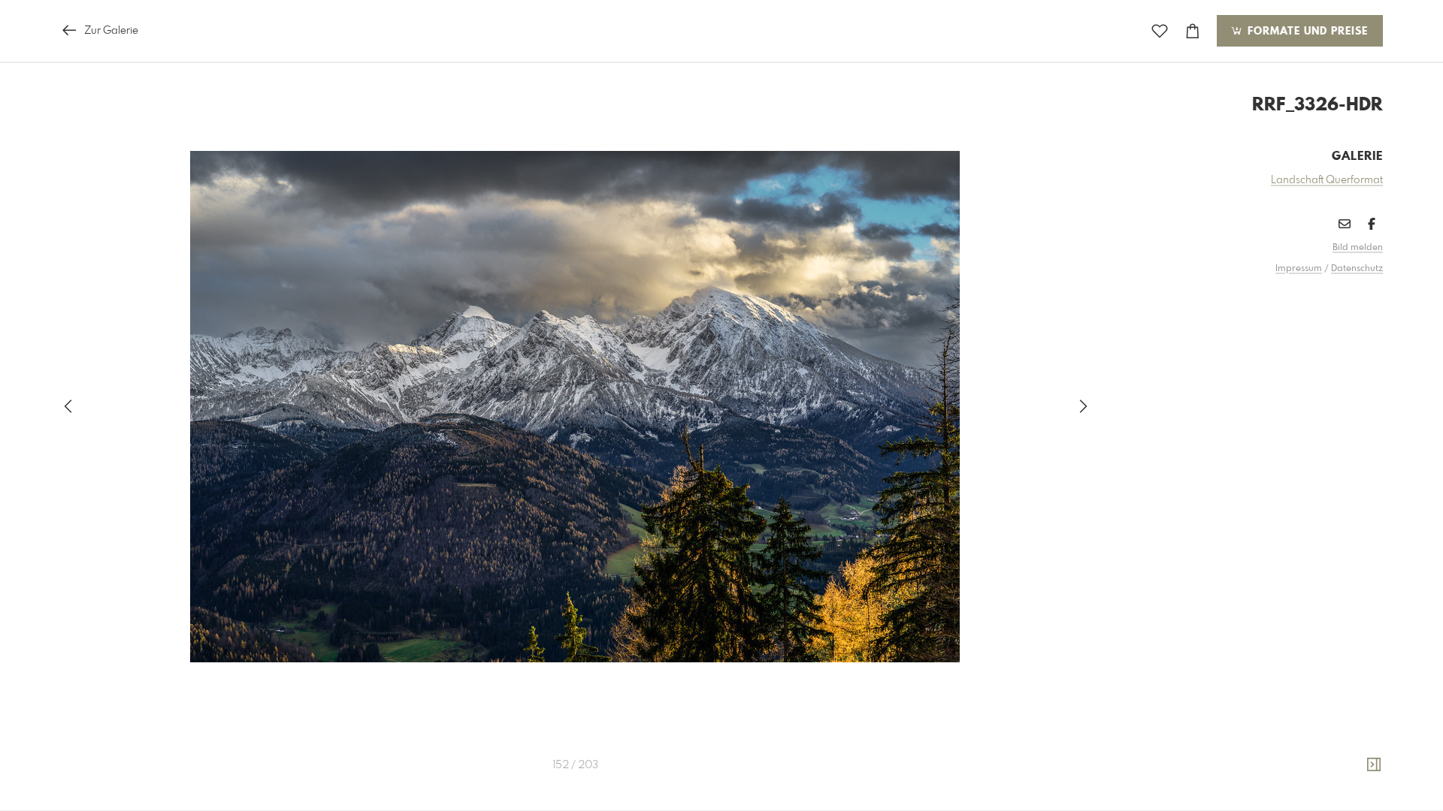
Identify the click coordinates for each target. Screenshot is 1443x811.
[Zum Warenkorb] (1193, 31)
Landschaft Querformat (1327, 180)
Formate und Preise (1306, 31)
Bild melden (1358, 247)
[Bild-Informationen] (1374, 765)
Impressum (1298, 268)
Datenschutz (1357, 268)
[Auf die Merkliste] (1160, 31)
